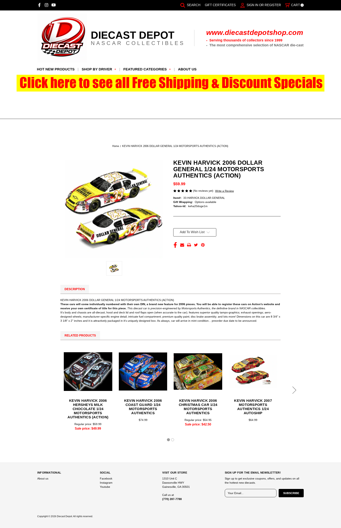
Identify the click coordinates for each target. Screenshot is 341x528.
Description (75, 289)
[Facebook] (39, 5)
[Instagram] (46, 5)
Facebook (106, 478)
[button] (170, 83)
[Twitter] (196, 245)
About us (187, 69)
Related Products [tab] (80, 335)
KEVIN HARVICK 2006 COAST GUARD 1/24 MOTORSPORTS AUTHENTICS (143, 407)
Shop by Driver (97, 69)
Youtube (105, 486)
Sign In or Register (263, 5)
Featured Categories (145, 69)
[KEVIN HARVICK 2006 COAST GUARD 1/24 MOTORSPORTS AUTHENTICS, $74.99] (143, 371)
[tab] (168, 439)
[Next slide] (293, 390)
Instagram (106, 482)
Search (193, 5)
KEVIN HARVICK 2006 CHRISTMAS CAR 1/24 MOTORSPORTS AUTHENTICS (198, 407)
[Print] (189, 245)
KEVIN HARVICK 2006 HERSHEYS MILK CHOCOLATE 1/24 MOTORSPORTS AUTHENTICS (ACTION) (87, 409)
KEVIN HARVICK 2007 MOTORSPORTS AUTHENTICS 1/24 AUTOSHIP (253, 407)
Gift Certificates (220, 5)
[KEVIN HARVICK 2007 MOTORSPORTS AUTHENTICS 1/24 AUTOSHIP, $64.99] (253, 371)
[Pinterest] (203, 245)
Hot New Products (56, 69)
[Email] (182, 245)
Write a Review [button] (224, 191)
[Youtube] (54, 5)
